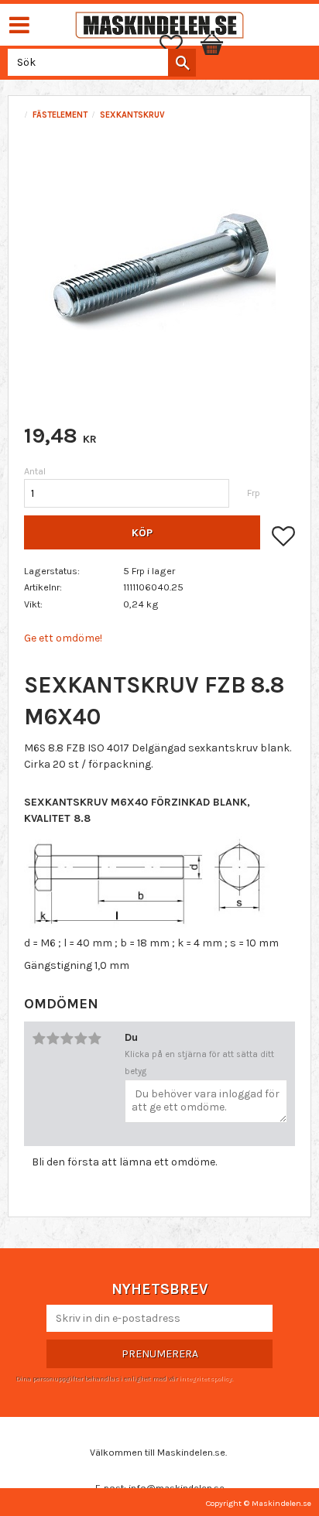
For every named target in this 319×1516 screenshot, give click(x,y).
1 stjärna (39, 1038)
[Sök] (182, 63)
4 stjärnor (80, 1038)
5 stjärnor (94, 1038)
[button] (179, 44)
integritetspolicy (205, 1378)
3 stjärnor (67, 1038)
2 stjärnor (53, 1038)
